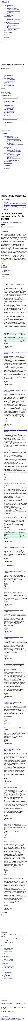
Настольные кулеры (12, 8)
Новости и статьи (8, 109)
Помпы (9, 26)
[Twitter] (3, 267)
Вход (2, 102)
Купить (11, 227)
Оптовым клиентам (9, 85)
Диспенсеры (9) (11, 146)
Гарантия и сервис (9, 78)
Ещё (5, 125)
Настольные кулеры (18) (13, 139)
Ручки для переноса (12, 29)
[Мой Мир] (6, 267)
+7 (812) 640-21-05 (5, 130)
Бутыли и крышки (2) (12, 156)
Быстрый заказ (4, 227)
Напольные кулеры (12, 6)
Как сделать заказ (8, 967)
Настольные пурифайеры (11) (15, 149)
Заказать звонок (5, 1)
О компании (7, 83)
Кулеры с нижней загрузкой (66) (15, 144)
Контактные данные (9, 960)
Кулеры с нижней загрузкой (14, 13)
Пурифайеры (7, 16)
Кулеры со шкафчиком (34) (14, 140)
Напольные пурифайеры (13, 19)
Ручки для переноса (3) (13, 160)
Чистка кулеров (11, 81)
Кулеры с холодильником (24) (15, 141)
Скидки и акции (8, 32)
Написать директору (6, 68)
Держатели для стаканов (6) (14, 158)
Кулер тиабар (10, 12)
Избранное (6, 38)
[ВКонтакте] (2, 267)
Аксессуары (7, 22)
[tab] (8, 270)
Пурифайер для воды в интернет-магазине (15, 205)
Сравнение (7, 35)
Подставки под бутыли (13, 23)
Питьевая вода (7, 30)
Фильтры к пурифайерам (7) (14, 151)
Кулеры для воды (8, 5)
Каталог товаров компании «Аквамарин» (15, 203)
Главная (6, 202)
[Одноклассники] (5, 267)
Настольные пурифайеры (13, 18)
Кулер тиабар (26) (11, 143)
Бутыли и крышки (12, 25)
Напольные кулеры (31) (13, 137)
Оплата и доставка (9, 76)
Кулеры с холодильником (13, 11)
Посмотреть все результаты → (9, 101)
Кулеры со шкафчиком (13, 9)
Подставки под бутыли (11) (14, 154)
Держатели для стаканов (13, 28)
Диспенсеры (10, 15)
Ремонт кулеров (11, 79)
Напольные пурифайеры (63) (14, 150)
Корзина (3, 88)
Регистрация (7, 102)
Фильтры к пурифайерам (13, 21)
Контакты (6, 82)
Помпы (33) (10, 157)
